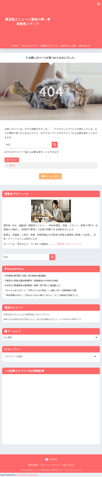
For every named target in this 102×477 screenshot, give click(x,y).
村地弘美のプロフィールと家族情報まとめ (21, 314)
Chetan (19, 475)
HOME (15, 46)
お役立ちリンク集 (68, 46)
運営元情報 (33, 465)
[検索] (55, 145)
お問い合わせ (84, 46)
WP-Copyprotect (31, 475)
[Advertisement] (74, 23)
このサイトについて (29, 46)
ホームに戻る (52, 176)
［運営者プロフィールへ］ (68, 244)
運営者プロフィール (49, 46)
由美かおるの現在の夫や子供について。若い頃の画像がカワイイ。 (31, 319)
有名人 (12, 165)
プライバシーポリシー (50, 465)
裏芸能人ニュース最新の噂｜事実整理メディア (27, 21)
